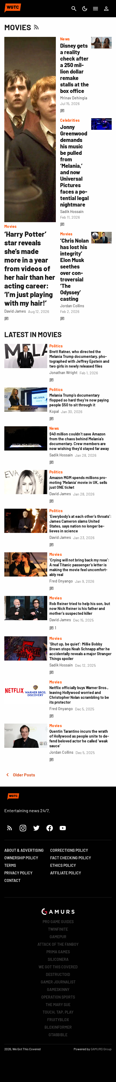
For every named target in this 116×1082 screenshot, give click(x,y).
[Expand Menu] (95, 8)
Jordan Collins (72, 305)
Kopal (54, 411)
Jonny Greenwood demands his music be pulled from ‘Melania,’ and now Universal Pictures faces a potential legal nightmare (74, 166)
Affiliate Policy (65, 873)
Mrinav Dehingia (73, 98)
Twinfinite (58, 929)
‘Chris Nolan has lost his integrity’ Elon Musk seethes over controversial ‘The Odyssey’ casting (74, 269)
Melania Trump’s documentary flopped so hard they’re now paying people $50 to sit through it (79, 400)
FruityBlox (58, 1019)
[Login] (106, 8)
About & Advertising (24, 850)
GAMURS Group (101, 1049)
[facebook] (49, 827)
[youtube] (63, 827)
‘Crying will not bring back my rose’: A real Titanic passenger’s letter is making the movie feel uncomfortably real (79, 567)
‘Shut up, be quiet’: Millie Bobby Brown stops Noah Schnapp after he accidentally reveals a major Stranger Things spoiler (80, 651)
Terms (10, 865)
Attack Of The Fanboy (58, 944)
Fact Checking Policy (70, 858)
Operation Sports (58, 997)
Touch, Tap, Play (58, 1012)
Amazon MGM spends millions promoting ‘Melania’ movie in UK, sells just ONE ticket (78, 482)
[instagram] (22, 827)
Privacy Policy (18, 873)
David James (15, 311)
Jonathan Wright (63, 372)
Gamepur (58, 936)
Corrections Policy (69, 850)
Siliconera (58, 959)
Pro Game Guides (58, 921)
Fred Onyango (61, 581)
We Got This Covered (58, 967)
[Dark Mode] (84, 8)
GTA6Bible (58, 1034)
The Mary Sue (58, 1004)
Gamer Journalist (58, 982)
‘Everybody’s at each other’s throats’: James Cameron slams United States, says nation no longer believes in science (80, 523)
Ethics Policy (63, 865)
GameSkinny (58, 989)
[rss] (9, 827)
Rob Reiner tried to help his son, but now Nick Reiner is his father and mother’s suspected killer (79, 608)
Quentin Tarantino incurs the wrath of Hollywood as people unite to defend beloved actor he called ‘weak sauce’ (79, 738)
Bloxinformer (58, 1027)
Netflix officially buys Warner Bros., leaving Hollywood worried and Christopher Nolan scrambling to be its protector (79, 694)
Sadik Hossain (72, 211)
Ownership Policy (21, 858)
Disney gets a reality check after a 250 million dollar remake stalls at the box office (74, 68)
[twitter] (36, 827)
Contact (12, 880)
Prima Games (58, 952)
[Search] (74, 8)
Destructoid (58, 974)
